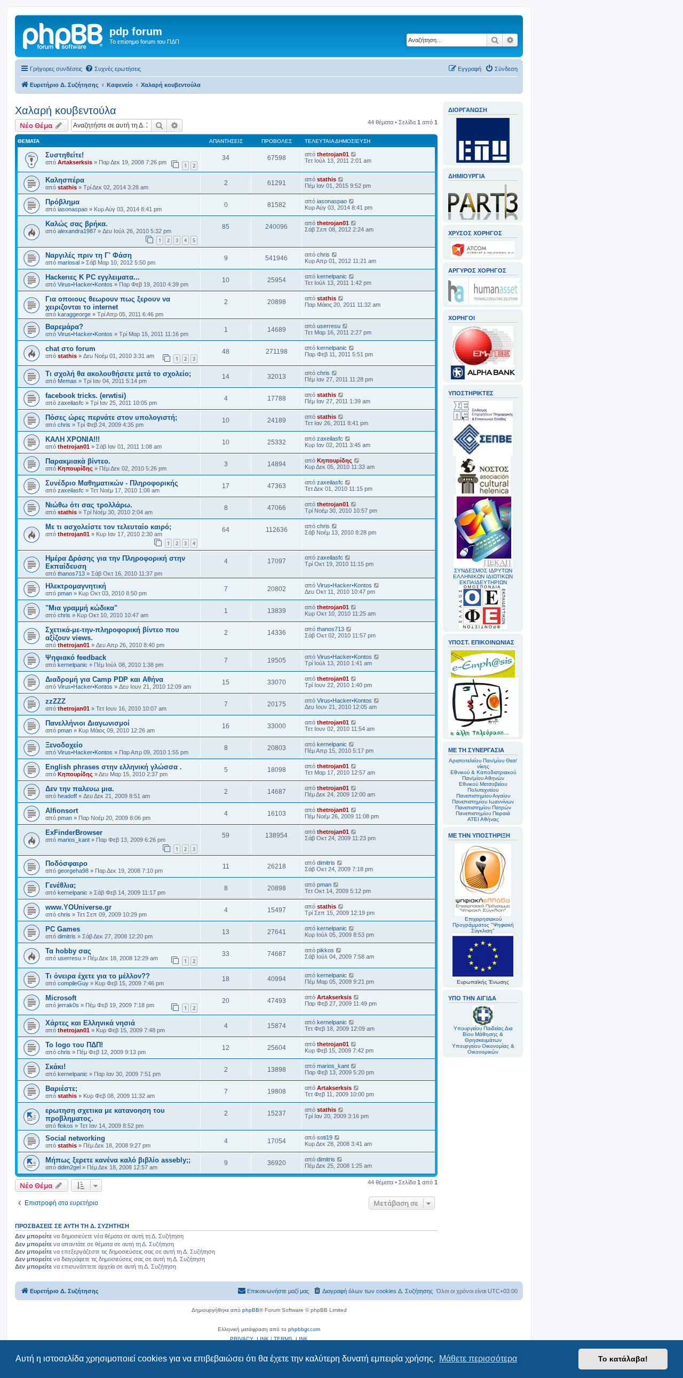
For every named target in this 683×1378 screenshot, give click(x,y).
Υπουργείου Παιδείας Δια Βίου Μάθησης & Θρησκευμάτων (483, 1034)
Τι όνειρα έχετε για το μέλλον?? (97, 976)
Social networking (75, 1138)
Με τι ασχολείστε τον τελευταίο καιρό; (108, 527)
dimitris (326, 862)
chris (323, 254)
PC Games (62, 929)
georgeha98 (73, 870)
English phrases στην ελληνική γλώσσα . (113, 767)
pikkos (325, 950)
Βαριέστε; (61, 1089)
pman (65, 593)
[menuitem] (113, 68)
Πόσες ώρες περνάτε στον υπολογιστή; (111, 417)
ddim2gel (69, 1167)
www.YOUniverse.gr (78, 907)
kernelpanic (332, 276)
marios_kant (74, 840)
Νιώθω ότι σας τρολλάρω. (88, 505)
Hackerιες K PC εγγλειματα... (92, 277)
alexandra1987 (77, 231)
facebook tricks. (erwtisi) (85, 396)
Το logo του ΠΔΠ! (74, 1045)
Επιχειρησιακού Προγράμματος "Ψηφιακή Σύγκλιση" (483, 925)
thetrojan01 (333, 154)
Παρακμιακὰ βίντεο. (77, 461)
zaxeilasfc (71, 403)
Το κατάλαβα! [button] (623, 1359)
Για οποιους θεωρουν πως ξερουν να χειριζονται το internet (107, 303)
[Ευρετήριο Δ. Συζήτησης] (63, 35)
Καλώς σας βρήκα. (76, 224)
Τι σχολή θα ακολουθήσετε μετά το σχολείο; (118, 374)
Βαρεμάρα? (64, 327)
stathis (67, 187)
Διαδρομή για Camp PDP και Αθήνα (104, 679)
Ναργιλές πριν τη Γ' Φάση (88, 255)
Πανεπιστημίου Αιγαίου (483, 796)
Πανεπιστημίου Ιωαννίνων (483, 802)
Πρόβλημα (62, 202)
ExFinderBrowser (73, 833)
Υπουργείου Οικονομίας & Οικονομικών (483, 1049)
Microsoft (60, 998)
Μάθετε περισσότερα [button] (478, 1358)
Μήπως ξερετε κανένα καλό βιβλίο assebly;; (117, 1160)
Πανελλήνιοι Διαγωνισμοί (87, 723)
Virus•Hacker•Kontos (85, 284)
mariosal (69, 262)
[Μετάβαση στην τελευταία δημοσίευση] (354, 154)
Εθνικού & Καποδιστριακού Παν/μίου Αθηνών (483, 775)
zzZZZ (55, 701)
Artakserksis (75, 162)
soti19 (324, 1137)
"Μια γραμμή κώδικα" (81, 608)
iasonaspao (73, 209)
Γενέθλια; (60, 885)
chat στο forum (70, 349)
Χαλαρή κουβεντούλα (65, 110)
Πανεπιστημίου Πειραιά (483, 813)
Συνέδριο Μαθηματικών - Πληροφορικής (111, 483)
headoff (67, 796)
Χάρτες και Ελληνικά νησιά (90, 1023)
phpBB (250, 1310)
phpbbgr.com (304, 1329)
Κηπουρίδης (75, 468)
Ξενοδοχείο (64, 745)
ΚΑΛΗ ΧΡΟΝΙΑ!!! (72, 439)
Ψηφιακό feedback (75, 658)
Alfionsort (61, 811)
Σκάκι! (55, 1067)
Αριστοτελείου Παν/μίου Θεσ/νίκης (483, 763)
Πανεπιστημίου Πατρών (483, 807)
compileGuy (73, 983)
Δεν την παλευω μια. (79, 789)
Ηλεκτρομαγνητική (75, 586)
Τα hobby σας (68, 951)
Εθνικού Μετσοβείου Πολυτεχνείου (483, 787)
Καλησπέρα (64, 180)
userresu (328, 326)
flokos (65, 1125)
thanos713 (71, 573)
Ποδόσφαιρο (66, 863)
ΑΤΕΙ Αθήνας (483, 819)
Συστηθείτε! (64, 155)
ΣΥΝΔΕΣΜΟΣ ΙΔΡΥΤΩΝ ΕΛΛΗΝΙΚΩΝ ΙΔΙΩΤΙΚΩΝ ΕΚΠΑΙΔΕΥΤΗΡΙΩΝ (483, 576)
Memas (67, 381)
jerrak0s (68, 1005)
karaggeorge (74, 314)
